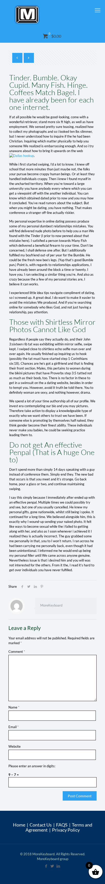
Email (13, 727)
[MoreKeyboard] (52, 15)
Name (13, 707)
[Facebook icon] (46, 866)
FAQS (62, 825)
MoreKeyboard (51, 605)
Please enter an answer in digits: (31, 766)
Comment (16, 652)
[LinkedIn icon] (58, 866)
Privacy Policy (66, 830)
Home (19, 825)
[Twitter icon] (52, 866)
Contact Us (41, 825)
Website (14, 746)
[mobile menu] (98, 10)
